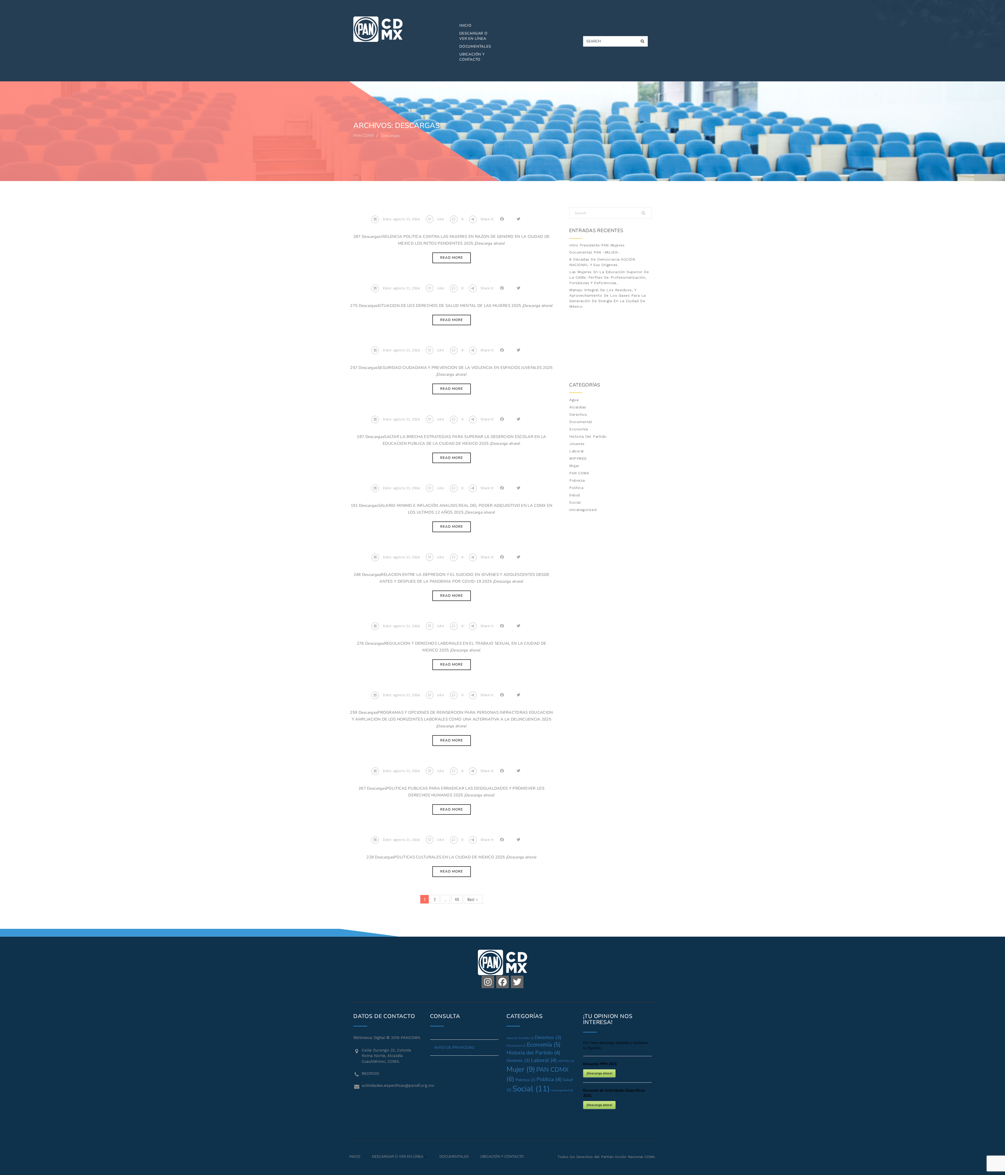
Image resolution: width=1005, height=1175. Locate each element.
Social (575, 502)
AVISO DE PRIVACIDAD (454, 1047)
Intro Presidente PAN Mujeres (596, 245)
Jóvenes (577, 444)
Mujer (574, 466)
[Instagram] (488, 982)
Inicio (465, 25)
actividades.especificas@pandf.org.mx (392, 1085)
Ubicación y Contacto (472, 57)
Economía (578, 429)
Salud (574, 495)
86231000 (370, 1073)
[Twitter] (517, 982)
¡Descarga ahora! (599, 1073)
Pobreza (577, 480)
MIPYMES (578, 458)
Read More (451, 257)
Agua (573, 400)
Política (576, 488)
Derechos (578, 414)
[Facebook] (502, 982)
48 (457, 899)
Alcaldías (577, 407)
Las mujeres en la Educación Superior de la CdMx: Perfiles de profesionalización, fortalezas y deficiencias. (609, 277)
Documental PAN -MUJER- (594, 252)
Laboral (576, 451)
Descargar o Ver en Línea (473, 36)
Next (470, 899)
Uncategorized (582, 510)
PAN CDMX (579, 473)
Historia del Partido (588, 436)
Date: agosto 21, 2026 (401, 219)
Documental (580, 422)
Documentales (475, 46)
